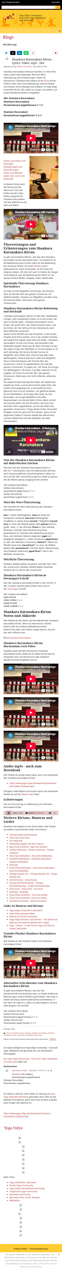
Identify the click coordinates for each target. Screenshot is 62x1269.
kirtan (8, 1033)
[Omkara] (51, 1070)
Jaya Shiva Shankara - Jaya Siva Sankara (28, 846)
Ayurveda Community (19, 1194)
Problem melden (20, 1249)
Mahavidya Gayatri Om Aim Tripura (26, 843)
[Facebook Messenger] (6, 53)
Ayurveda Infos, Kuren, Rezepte (24, 1197)
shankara (28, 1033)
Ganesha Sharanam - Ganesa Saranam (28, 900)
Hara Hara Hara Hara (19, 837)
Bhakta (37, 266)
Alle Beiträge (10, 44)
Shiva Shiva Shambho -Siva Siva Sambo (28, 897)
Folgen (52, 1039)
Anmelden (56, 2)
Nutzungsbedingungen (39, 1249)
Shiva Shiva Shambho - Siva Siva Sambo (28, 894)
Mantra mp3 (28, 794)
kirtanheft (14, 1033)
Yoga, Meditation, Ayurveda (22, 1182)
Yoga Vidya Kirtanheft (21, 67)
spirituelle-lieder (31, 1035)
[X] (12, 53)
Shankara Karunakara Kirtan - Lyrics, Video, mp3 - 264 (32, 61)
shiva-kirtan (21, 1035)
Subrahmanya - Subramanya (23, 879)
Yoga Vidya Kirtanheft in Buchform (26, 910)
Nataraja (13, 864)
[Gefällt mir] (55, 53)
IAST (9, 470)
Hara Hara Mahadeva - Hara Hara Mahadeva (30, 855)
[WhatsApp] (26, 53)
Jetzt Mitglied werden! (10, 2)
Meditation (14, 1200)
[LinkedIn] (19, 53)
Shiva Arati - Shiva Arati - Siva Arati (26, 888)
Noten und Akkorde (13, 172)
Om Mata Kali (15, 840)
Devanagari (13, 588)
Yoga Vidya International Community (27, 1188)
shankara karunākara (39, 1033)
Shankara (16, 1074)
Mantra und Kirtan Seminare (23, 916)
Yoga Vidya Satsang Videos (22, 913)
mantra (21, 1033)
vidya (40, 1035)
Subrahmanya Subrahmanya (23, 834)
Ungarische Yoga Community (23, 1191)
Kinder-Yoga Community (21, 1185)
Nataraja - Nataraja (18, 891)
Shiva (46, 80)
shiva (14, 1035)
